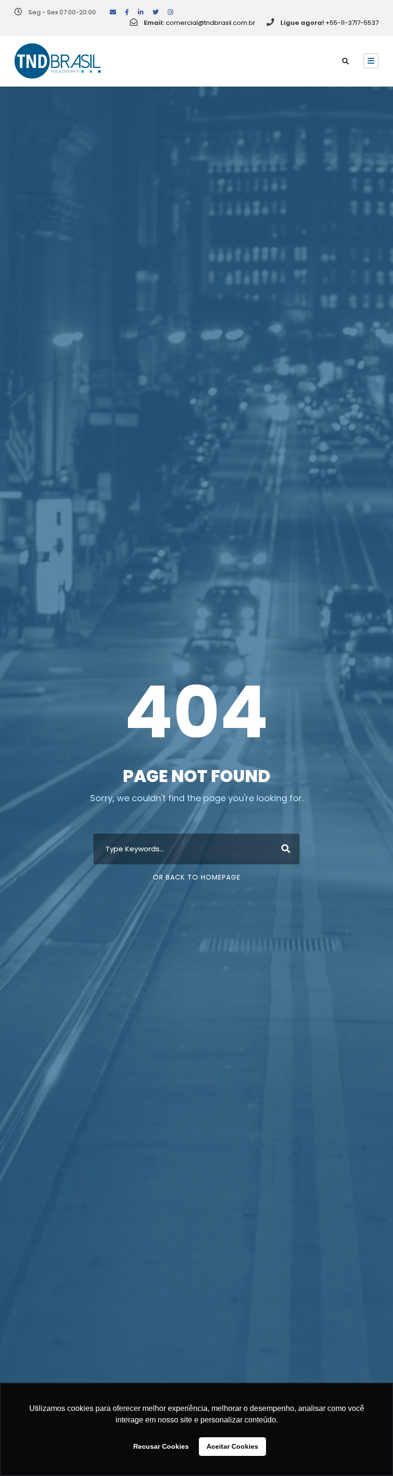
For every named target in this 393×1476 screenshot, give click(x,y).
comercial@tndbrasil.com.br (210, 22)
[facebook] (127, 12)
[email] (113, 12)
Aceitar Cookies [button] (232, 1446)
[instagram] (170, 12)
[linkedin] (140, 12)
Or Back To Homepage (197, 877)
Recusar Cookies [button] (161, 1446)
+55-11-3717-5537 (352, 22)
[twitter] (155, 12)
